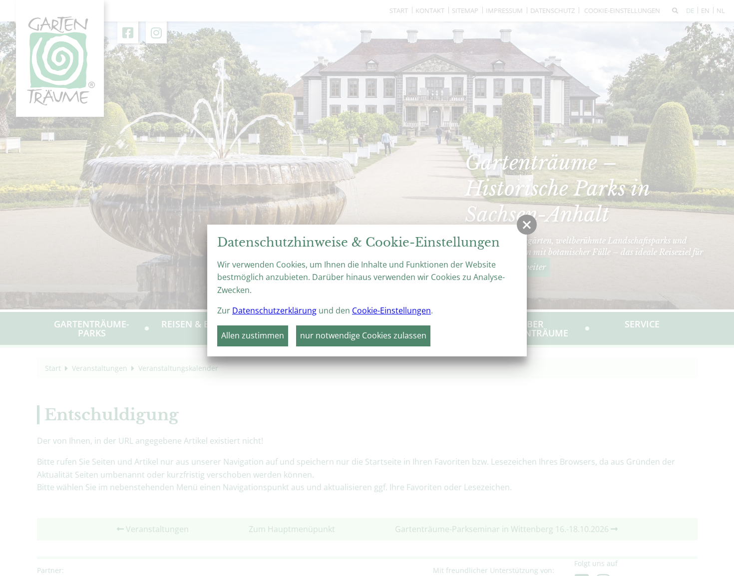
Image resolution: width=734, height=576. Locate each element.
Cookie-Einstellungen (391, 310)
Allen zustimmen (252, 335)
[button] (527, 225)
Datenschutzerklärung (274, 310)
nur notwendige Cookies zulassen (363, 335)
